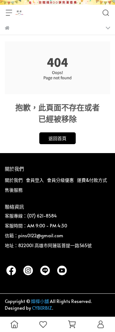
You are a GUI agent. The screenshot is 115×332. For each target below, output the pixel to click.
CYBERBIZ (42, 308)
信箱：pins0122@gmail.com (34, 235)
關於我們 (14, 180)
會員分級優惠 (60, 180)
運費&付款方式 (92, 180)
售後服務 (14, 190)
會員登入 (35, 180)
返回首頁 (57, 138)
